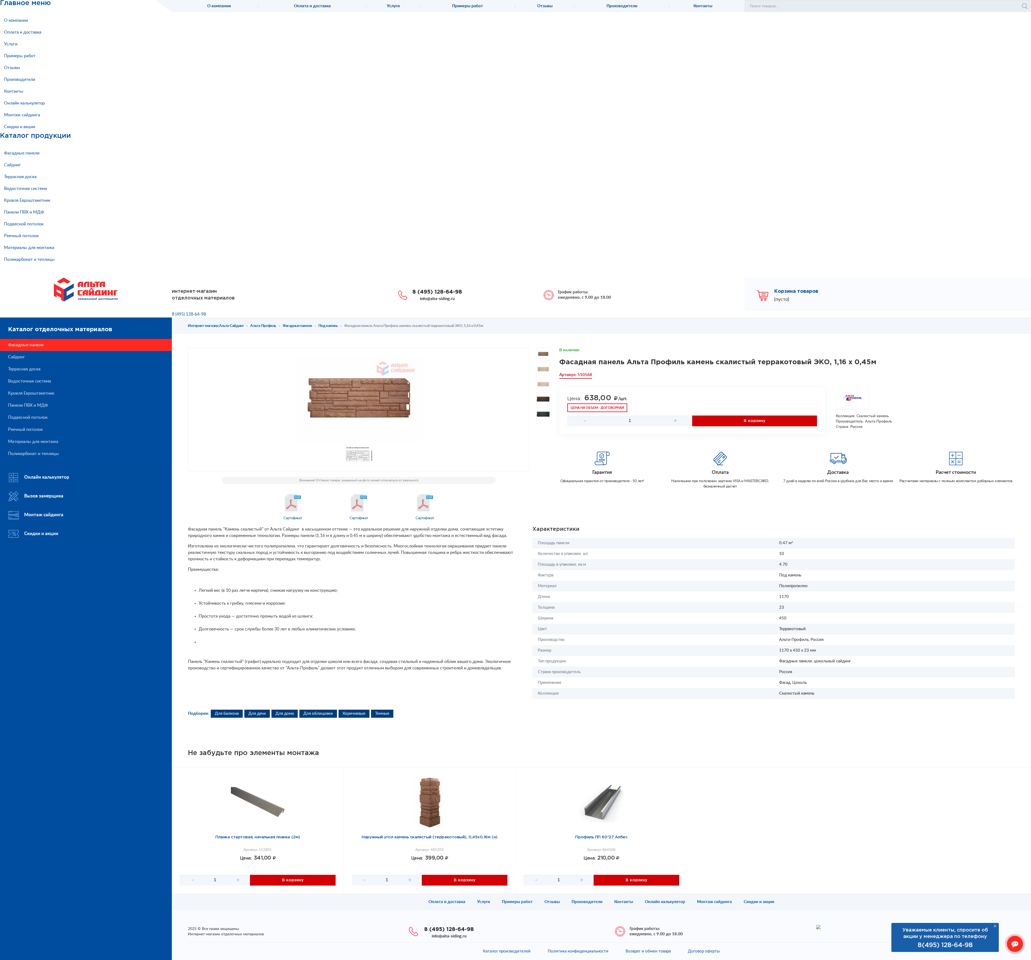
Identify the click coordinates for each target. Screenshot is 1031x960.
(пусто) (781, 299)
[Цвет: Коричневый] (543, 399)
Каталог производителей (507, 951)
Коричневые (354, 714)
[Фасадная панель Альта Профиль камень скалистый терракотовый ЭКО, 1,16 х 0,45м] (359, 399)
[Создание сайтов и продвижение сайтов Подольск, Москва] (818, 926)
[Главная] (86, 289)
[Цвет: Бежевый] (543, 354)
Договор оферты (704, 951)
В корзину (754, 421)
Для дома (284, 714)
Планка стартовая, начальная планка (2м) (257, 837)
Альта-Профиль (263, 326)
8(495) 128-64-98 (945, 945)
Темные (382, 714)
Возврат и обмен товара (648, 951)
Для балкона (227, 714)
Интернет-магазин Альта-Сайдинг (216, 326)
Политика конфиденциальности (578, 951)
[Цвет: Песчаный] (543, 369)
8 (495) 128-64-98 (437, 292)
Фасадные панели (297, 326)
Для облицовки (318, 714)
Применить (1025, 6)
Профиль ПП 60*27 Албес (601, 837)
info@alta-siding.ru (437, 299)
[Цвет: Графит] (543, 414)
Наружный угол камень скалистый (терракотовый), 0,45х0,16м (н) (430, 837)
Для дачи (257, 714)
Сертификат (293, 518)
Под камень (328, 326)
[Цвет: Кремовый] (543, 384)
